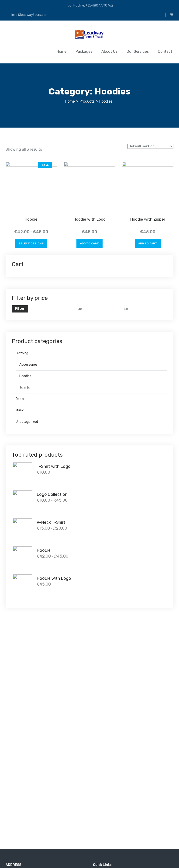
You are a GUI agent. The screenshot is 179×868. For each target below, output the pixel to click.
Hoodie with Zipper (147, 219)
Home (61, 51)
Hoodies (25, 376)
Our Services (138, 51)
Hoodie (31, 219)
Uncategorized (27, 422)
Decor (20, 399)
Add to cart (89, 243)
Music (20, 410)
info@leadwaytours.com (29, 15)
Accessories (28, 365)
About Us (109, 51)
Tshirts (24, 387)
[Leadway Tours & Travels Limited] (89, 35)
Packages (84, 51)
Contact (165, 51)
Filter (20, 309)
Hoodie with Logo (89, 219)
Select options (31, 243)
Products (87, 101)
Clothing (22, 353)
